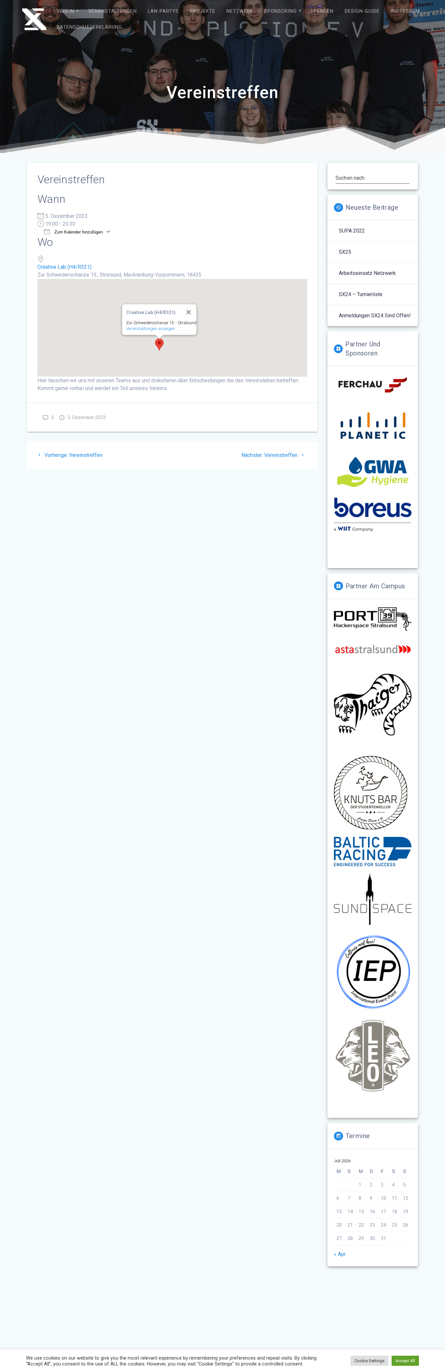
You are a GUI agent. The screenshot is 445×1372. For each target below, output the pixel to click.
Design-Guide (362, 11)
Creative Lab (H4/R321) (64, 267)
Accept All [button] (405, 1360)
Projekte (202, 11)
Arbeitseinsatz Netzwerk (367, 273)
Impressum (405, 11)
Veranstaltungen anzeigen (150, 328)
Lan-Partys (163, 11)
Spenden (322, 11)
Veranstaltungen (112, 11)
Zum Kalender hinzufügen (78, 232)
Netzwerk (239, 11)
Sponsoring (280, 11)
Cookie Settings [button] (369, 1360)
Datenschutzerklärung (89, 27)
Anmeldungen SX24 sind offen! (375, 315)
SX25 (345, 252)
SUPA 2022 (352, 231)
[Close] (188, 312)
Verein (65, 11)
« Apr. (340, 1254)
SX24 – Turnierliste (360, 294)
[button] (159, 345)
